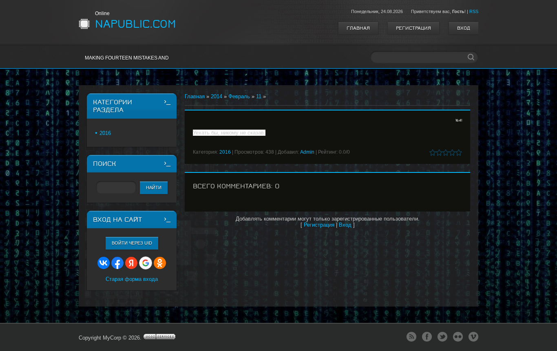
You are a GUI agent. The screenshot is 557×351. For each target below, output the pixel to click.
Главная (358, 28)
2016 (225, 152)
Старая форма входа (132, 279)
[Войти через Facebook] (117, 263)
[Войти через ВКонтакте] (103, 263)
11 (258, 96)
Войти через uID (132, 243)
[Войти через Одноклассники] (160, 263)
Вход (463, 28)
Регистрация (413, 28)
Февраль (239, 96)
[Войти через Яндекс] (131, 263)
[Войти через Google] (145, 262)
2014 (216, 96)
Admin (307, 152)
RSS (473, 11)
